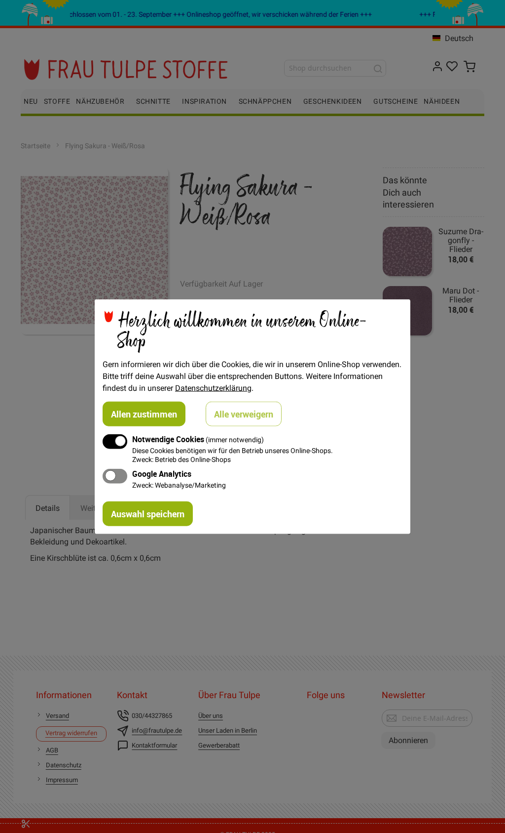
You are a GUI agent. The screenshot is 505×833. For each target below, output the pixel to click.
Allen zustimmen (144, 414)
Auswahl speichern (147, 513)
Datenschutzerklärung (213, 387)
